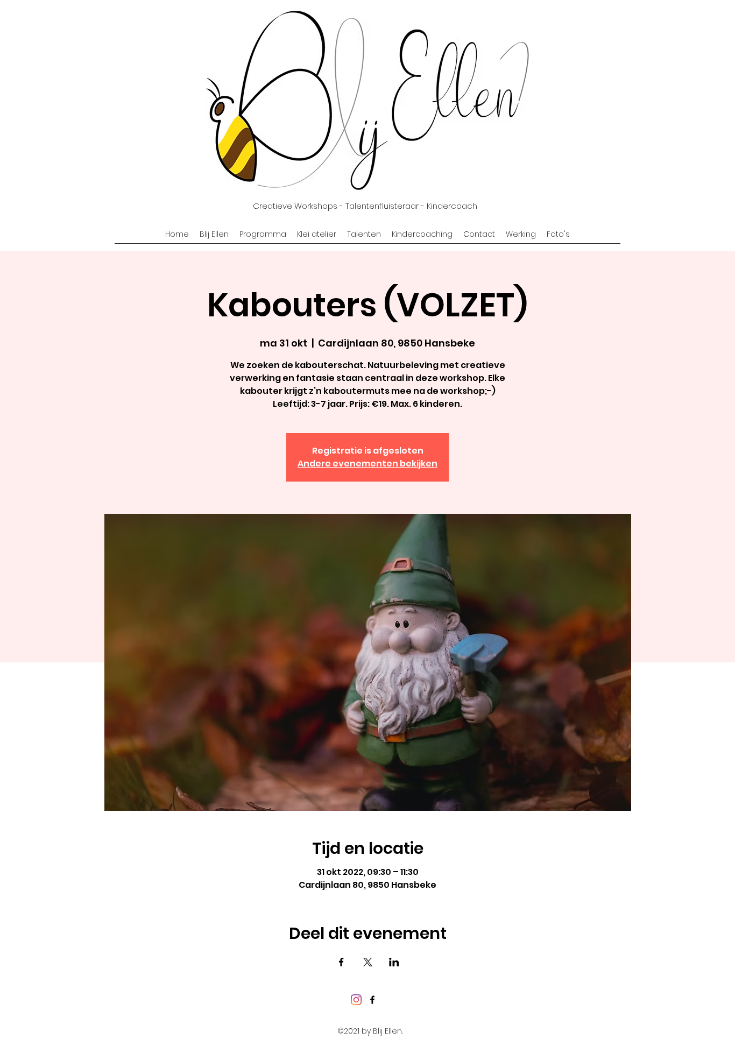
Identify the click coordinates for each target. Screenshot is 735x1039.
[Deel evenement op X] (368, 962)
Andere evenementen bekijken (367, 463)
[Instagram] (356, 999)
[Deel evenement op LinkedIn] (394, 962)
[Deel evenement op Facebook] (341, 962)
